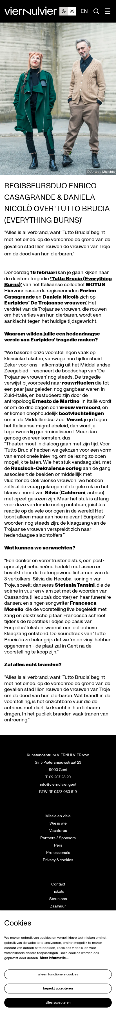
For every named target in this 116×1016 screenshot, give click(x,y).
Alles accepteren (58, 1002)
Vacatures (58, 830)
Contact (58, 884)
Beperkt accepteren (58, 988)
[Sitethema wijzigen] (67, 11)
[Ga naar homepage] (31, 11)
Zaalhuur (58, 906)
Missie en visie (58, 816)
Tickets (58, 891)
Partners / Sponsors (58, 838)
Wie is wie (58, 823)
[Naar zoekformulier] (96, 11)
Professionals (58, 852)
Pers (58, 845)
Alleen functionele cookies (58, 974)
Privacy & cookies (58, 860)
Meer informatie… (54, 958)
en (84, 11)
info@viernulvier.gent (58, 784)
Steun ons (58, 899)
